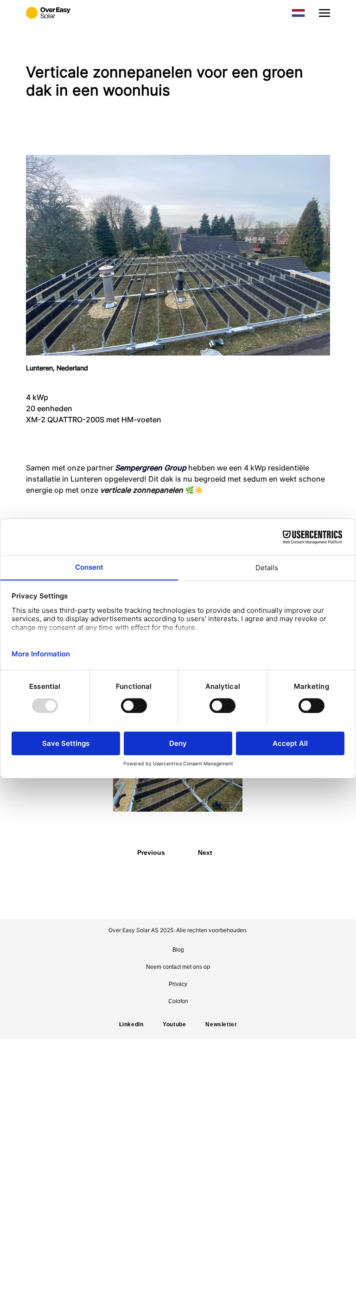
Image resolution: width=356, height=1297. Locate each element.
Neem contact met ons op (178, 967)
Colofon (178, 1001)
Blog (178, 950)
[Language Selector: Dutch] (299, 13)
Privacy (178, 984)
